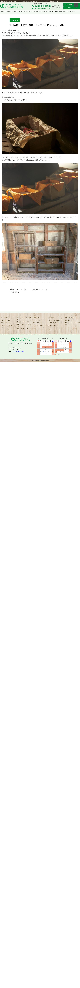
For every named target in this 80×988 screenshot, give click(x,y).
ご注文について (37, 320)
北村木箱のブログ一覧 (40, 289)
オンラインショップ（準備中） (72, 323)
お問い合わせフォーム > (71, 4)
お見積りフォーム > (72, 8)
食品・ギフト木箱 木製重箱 (24, 318)
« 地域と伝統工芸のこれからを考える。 (18, 291)
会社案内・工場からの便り (40, 325)
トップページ (4, 317)
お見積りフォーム (54, 325)
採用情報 (51, 317)
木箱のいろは (36, 322)
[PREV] (39, 339)
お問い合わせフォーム (55, 322)
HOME (2, 11)
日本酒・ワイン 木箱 (7, 325)
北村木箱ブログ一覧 (11, 11)
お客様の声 (36, 317)
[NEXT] (52, 339)
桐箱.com (67, 320)
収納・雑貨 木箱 (5, 322)
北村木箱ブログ (69, 317)
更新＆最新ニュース (22, 328)
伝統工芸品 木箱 (5, 320)
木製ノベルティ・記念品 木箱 (24, 325)
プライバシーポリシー (55, 320)
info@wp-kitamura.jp (18, 351)
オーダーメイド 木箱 (23, 322)
